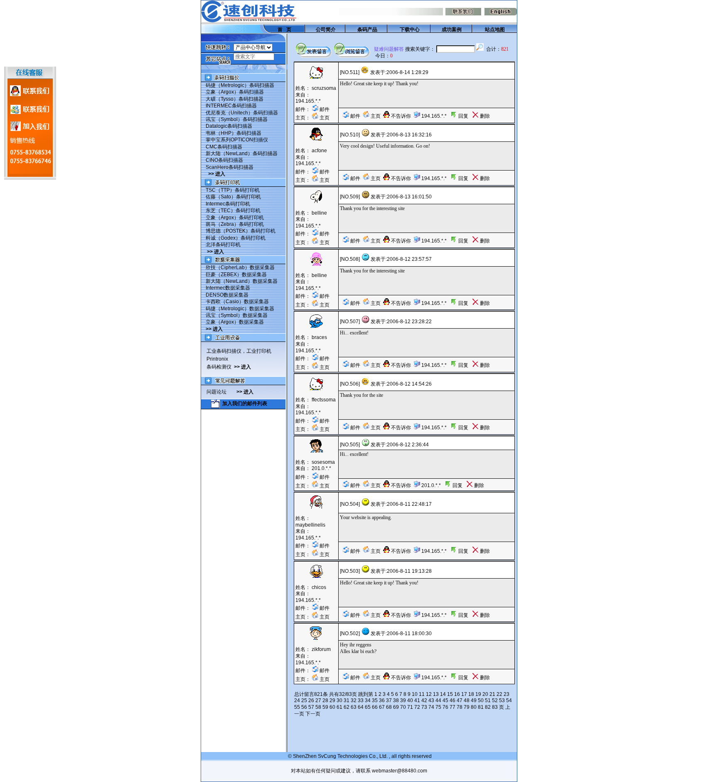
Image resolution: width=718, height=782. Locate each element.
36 (382, 700)
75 (438, 707)
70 (403, 707)
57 (311, 707)
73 (424, 707)
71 (410, 707)
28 (325, 700)
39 (403, 700)
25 (304, 700)
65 (368, 707)
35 (375, 700)
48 (467, 700)
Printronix (217, 359)
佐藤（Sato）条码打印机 (233, 197)
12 (429, 694)
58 (318, 707)
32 (354, 700)
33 (361, 700)
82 (488, 707)
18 (471, 694)
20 (485, 694)
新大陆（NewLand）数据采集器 (242, 281)
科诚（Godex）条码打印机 (236, 238)
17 (464, 694)
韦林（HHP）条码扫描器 (233, 133)
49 (474, 700)
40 (410, 700)
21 (492, 694)
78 (459, 707)
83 (495, 707)
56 (304, 707)
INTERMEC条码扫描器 (231, 106)
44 (438, 700)
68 (389, 707)
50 (481, 700)
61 (339, 707)
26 (311, 700)
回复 (462, 116)
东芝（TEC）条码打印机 (233, 210)
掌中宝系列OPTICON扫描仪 (237, 140)
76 (445, 707)
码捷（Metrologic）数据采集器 (240, 309)
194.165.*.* (308, 101)
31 (346, 700)
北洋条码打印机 (223, 244)
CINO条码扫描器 (224, 160)
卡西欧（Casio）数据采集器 (237, 301)
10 (415, 694)
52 (495, 700)
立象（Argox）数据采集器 (235, 322)
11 (422, 694)
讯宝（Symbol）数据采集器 (237, 315)
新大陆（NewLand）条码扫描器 (242, 153)
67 (382, 707)
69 (396, 707)
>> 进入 (216, 174)
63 (354, 707)
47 (459, 700)
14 (443, 694)
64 (361, 707)
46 (452, 700)
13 (436, 694)
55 (297, 707)
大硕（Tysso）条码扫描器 (234, 99)
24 (297, 700)
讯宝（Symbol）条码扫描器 (237, 119)
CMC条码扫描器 (224, 147)
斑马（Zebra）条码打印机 (235, 224)
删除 (484, 116)
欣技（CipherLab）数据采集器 (240, 267)
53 (502, 700)
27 (318, 700)
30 (339, 700)
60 (332, 707)
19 (478, 694)
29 (332, 700)
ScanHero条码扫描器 (229, 167)
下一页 (312, 714)
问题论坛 (221, 392)
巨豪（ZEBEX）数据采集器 (236, 274)
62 (346, 707)
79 (467, 707)
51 (488, 700)
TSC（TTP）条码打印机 (233, 190)
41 (417, 700)
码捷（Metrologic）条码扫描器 (240, 85)
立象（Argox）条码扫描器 (235, 92)
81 (481, 707)
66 (375, 707)
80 (474, 707)
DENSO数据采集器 (227, 295)
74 (431, 707)
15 (450, 694)
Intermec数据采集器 (228, 288)
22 (499, 694)
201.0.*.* (321, 468)
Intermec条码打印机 (228, 204)
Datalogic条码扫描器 (229, 126)
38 (396, 700)
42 (424, 700)
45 (445, 700)
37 (389, 700)
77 (452, 707)
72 (417, 707)
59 (325, 707)
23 (506, 694)
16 (457, 694)
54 (509, 700)
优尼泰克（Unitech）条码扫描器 (242, 113)
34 (368, 700)
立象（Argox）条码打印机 (235, 217)
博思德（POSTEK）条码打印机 (240, 231)
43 (431, 700)
